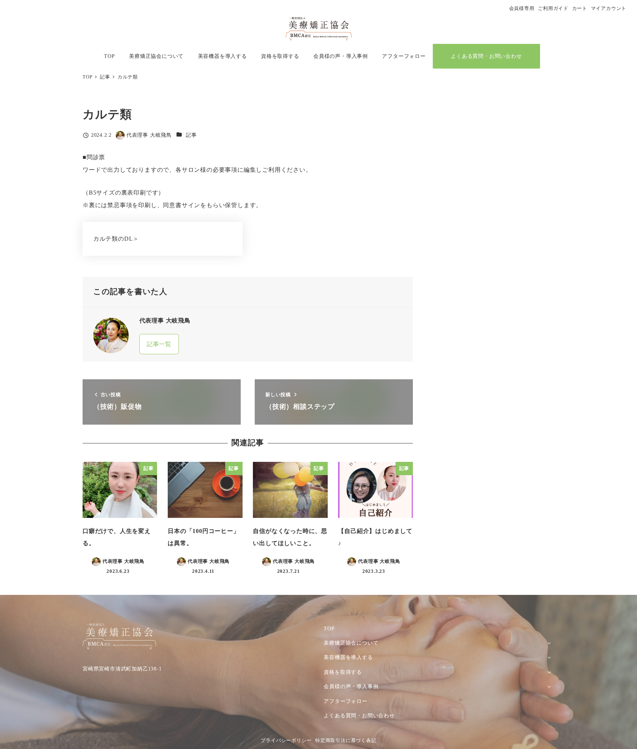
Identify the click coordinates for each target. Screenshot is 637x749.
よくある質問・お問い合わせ (359, 715)
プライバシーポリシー (286, 740)
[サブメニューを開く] (549, 642)
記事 (191, 135)
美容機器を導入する (348, 657)
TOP (329, 628)
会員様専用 (522, 8)
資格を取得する (343, 672)
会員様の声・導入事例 (351, 686)
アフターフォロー (345, 701)
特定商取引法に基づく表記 (345, 740)
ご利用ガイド (553, 8)
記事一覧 (159, 344)
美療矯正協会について (351, 643)
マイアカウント (609, 8)
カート (579, 8)
